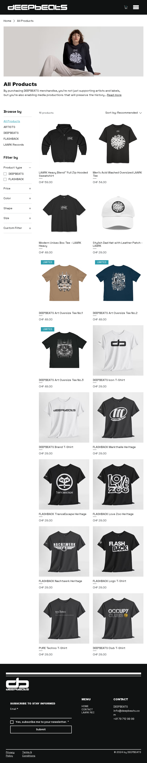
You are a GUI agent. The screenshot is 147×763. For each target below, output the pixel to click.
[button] (126, 7)
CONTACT (87, 709)
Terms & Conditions (28, 753)
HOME (85, 706)
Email (14, 708)
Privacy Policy (10, 754)
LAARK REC (88, 712)
